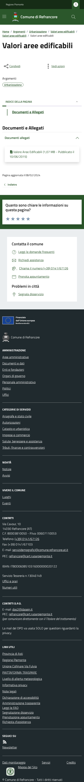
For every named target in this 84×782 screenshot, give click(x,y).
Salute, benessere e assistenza (22, 441)
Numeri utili (9, 587)
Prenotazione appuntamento (21, 717)
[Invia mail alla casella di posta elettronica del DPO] (22, 609)
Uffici (5, 394)
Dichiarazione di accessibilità (20, 697)
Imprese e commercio (16, 435)
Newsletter (9, 747)
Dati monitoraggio (13, 762)
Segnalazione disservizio (18, 712)
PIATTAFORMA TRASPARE (19, 672)
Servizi (46, 762)
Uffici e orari (10, 581)
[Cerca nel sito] (72, 17)
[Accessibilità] (10, 771)
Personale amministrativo (19, 382)
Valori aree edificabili (63, 31)
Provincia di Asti (12, 653)
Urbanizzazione (38, 31)
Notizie (6, 469)
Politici (6, 388)
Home (5, 31)
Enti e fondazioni (13, 369)
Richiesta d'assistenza (16, 721)
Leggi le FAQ (10, 707)
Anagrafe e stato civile (16, 416)
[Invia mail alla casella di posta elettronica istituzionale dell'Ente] (40, 550)
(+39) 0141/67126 (27, 538)
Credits (71, 762)
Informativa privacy (14, 685)
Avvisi (6, 475)
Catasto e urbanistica (16, 428)
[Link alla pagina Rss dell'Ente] (4, 741)
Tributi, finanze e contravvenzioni (23, 447)
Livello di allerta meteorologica (22, 678)
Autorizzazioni (11, 422)
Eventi (6, 503)
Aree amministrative (15, 357)
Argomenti (19, 31)
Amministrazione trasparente (21, 703)
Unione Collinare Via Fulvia (19, 666)
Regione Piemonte (15, 4)
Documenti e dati (13, 363)
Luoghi (6, 497)
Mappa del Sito (27, 767)
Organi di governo (13, 375)
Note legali (9, 691)
